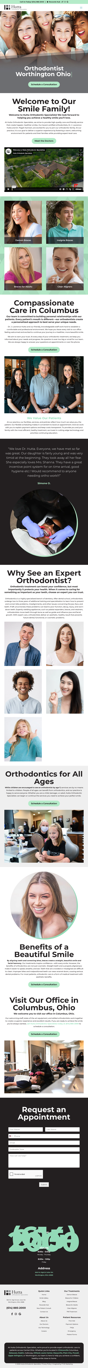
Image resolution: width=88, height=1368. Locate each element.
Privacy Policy (46, 1364)
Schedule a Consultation (44, 84)
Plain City (67, 1353)
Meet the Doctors (44, 141)
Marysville (57, 1353)
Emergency (72, 1331)
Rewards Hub (54, 2)
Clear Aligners (72, 1308)
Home (44, 1294)
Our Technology (44, 1327)
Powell (76, 1353)
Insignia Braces (72, 1301)
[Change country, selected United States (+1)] (10, 1136)
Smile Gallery (44, 1298)
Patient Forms (72, 1334)
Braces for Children (71, 1298)
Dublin (21, 1353)
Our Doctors (44, 1324)
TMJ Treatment (72, 1312)
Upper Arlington (15, 1355)
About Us (44, 1321)
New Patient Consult (44, 1308)
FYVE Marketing (67, 1364)
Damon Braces (72, 1294)
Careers (44, 1331)
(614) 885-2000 (38, 2)
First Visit (72, 1321)
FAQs (72, 1327)
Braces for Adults (72, 1305)
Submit (44, 1185)
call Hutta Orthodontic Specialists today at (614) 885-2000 (53, 1024)
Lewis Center (46, 1353)
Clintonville (63, 1350)
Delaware (13, 1353)
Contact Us (44, 1312)
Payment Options (72, 1324)
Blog (44, 1301)
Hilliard (37, 1353)
